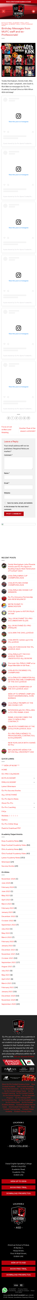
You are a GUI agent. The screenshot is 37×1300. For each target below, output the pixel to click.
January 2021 (7, 991)
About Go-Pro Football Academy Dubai (15, 1084)
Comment (8, 455)
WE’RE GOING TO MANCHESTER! (15, 605)
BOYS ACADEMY (9, 778)
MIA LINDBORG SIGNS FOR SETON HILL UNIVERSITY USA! (21, 751)
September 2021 (9, 962)
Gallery (5, 820)
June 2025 (6, 883)
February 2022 (8, 941)
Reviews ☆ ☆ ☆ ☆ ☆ (10, 816)
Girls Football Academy (25, 1086)
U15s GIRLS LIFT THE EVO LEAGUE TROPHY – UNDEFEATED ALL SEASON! (20, 656)
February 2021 (8, 987)
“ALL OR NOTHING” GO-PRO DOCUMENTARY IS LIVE (20, 619)
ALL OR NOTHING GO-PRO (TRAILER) (19, 627)
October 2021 (7, 958)
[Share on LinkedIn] (28, 418)
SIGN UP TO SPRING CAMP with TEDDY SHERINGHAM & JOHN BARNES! (21, 696)
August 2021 (7, 966)
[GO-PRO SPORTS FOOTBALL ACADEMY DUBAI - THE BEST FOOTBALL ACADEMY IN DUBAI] (18, 11)
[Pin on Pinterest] (24, 418)
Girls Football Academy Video (15, 23)
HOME (4, 770)
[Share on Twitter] (16, 418)
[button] (3, 11)
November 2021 (8, 954)
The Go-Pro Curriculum (10, 1089)
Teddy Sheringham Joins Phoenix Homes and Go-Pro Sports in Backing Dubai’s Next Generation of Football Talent (21, 567)
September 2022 (9, 925)
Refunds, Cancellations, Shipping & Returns (21, 1297)
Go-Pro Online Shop (10, 824)
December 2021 (8, 950)
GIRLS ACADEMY (9, 782)
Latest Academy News (11, 857)
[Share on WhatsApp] (8, 418)
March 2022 (7, 937)
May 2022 (6, 933)
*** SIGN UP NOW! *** (10, 765)
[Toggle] (34, 778)
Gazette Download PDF (11, 828)
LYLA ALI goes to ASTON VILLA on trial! (21, 612)
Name (7, 473)
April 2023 (6, 900)
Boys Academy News (10, 841)
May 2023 (6, 895)
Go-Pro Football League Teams (15, 1091)
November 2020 (8, 1000)
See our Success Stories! (24, 1056)
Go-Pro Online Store (13, 1102)
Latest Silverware (9, 786)
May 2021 (6, 975)
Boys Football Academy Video (13, 23)
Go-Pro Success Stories (11, 790)
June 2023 (6, 891)
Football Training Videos (22, 1111)
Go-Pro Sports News (10, 799)
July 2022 (6, 929)
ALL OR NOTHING (9, 795)
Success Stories (8, 866)
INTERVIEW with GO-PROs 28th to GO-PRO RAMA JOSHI (21, 711)
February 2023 (8, 908)
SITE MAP (18, 1292)
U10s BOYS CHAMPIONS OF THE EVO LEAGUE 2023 (20, 688)
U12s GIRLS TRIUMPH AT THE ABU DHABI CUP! (20, 704)
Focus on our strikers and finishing (7, 430)
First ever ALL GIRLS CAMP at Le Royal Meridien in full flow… (21, 664)
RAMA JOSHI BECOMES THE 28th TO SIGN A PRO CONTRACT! (20, 719)
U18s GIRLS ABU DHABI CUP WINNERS (20, 591)
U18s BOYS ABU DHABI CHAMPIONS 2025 (18, 584)
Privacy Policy (23, 1289)
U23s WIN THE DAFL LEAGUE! (21, 633)
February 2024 (8, 887)
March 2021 (7, 983)
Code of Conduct (23, 1291)
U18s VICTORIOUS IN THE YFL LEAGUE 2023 (21, 648)
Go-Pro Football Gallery (27, 1100)
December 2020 (8, 996)
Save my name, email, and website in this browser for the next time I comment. (18, 506)
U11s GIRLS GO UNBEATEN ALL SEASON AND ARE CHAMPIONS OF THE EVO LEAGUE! (21, 679)
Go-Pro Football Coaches (25, 1093)
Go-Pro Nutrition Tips (9, 1100)
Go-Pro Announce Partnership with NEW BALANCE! (20, 598)
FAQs (4, 811)
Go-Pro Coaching (9, 807)
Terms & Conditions (9, 1291)
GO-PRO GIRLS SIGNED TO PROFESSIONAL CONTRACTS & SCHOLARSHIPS (21, 736)
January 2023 (7, 912)
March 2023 (7, 904)
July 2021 (6, 971)
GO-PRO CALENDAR (10, 774)
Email (6, 483)
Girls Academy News (10, 849)
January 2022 (7, 945)
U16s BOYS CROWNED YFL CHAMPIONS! (19, 671)
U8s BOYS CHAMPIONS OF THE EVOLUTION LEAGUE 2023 (21, 727)
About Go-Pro (7, 803)
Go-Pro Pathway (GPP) (23, 1098)
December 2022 (8, 916)
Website (7, 493)
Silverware (6, 862)
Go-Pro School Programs (11, 1095)
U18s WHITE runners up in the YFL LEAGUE (20, 641)
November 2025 (8, 879)
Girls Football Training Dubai (19, 1107)
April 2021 (6, 979)
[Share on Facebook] (12, 418)
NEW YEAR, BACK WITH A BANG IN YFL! (21, 744)
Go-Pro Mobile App (27, 1089)
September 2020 (9, 1004)
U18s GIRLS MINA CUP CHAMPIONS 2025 (17, 577)
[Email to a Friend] (20, 418)
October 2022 (7, 920)
